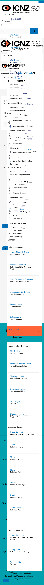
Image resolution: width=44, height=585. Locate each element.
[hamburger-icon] (41, 2)
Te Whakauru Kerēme (18, 379)
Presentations (16, 304)
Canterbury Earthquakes (20, 292)
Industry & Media (15, 103)
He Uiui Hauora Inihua (18, 366)
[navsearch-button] (2, 26)
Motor (13, 457)
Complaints (15, 549)
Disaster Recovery (18, 264)
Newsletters (17, 144)
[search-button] (34, 31)
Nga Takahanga (16, 319)
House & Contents (18, 432)
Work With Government (22, 121)
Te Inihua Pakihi (16, 510)
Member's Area (15, 329)
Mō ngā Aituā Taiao (17, 254)
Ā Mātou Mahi (15, 37)
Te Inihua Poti (15, 472)
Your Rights (15, 401)
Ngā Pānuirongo (16, 237)
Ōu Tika (13, 404)
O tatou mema (15, 307)
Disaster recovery (18, 414)
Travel (13, 482)
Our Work (14, 35)
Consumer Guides (18, 389)
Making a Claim (17, 376)
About (11, 14)
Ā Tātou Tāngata (16, 50)
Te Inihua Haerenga (17, 485)
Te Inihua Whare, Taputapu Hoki (22, 434)
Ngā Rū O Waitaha (17, 294)
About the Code (17, 535)
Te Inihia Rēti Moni (17, 497)
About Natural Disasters (20, 252)
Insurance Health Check (20, 363)
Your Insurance (15, 337)
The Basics (15, 351)
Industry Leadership (18, 111)
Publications (15, 317)
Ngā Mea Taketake (17, 353)
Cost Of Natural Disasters (21, 279)
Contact (12, 572)
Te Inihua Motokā (16, 459)
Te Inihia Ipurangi (16, 447)
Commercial (15, 507)
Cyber (12, 444)
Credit (13, 495)
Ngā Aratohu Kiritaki (17, 391)
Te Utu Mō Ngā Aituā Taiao (20, 282)
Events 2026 (16, 19)
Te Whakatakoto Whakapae (20, 552)
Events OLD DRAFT (18, 76)
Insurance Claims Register (23, 126)
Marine (13, 470)
